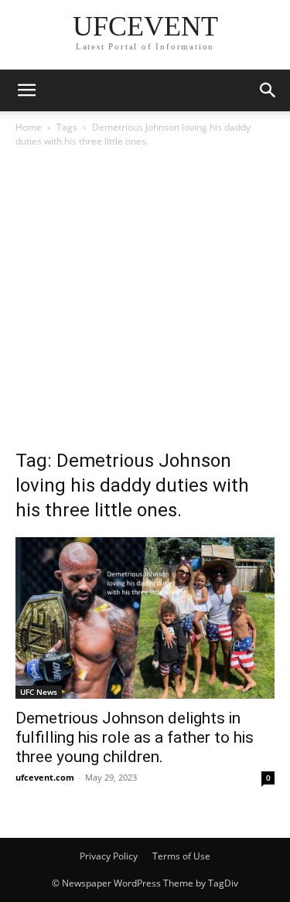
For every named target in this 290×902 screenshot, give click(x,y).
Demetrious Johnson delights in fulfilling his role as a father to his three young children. (134, 737)
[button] (26, 90)
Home (28, 127)
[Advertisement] (145, 303)
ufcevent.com (44, 777)
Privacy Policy (109, 856)
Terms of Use (181, 856)
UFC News (38, 691)
